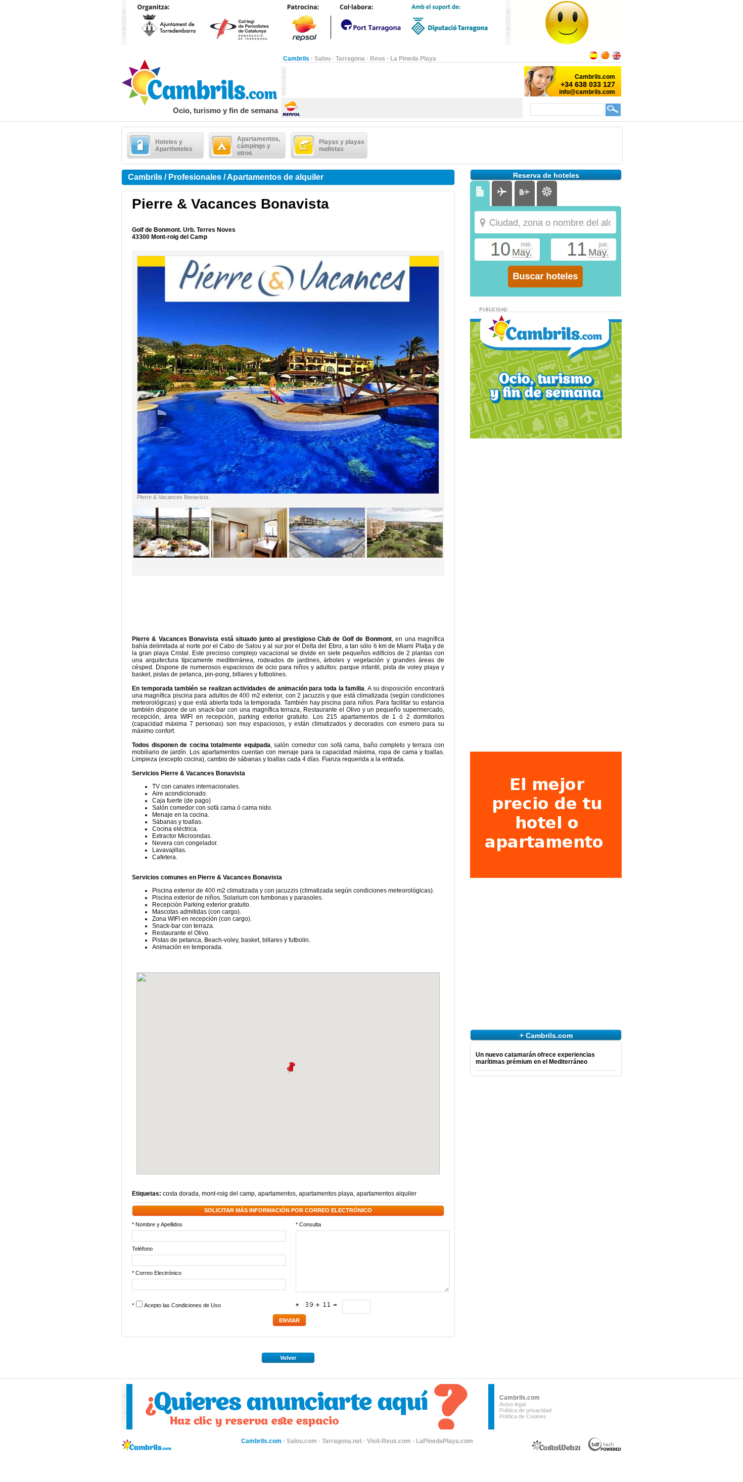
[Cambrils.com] (201, 104)
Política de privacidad (525, 1410)
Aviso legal (512, 1404)
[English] (617, 58)
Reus (377, 58)
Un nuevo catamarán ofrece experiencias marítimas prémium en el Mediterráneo (535, 1058)
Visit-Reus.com (389, 1441)
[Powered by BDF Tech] (605, 1449)
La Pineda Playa (413, 58)
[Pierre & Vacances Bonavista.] (288, 491)
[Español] (593, 58)
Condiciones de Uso (196, 1305)
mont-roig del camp (228, 1193)
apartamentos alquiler (386, 1193)
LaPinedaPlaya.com (444, 1441)
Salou (322, 58)
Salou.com (302, 1441)
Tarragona (350, 58)
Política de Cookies (522, 1416)
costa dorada (181, 1193)
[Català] (605, 58)
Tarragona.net (342, 1441)
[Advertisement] (404, 81)
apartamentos (277, 1193)
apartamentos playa (326, 1193)
